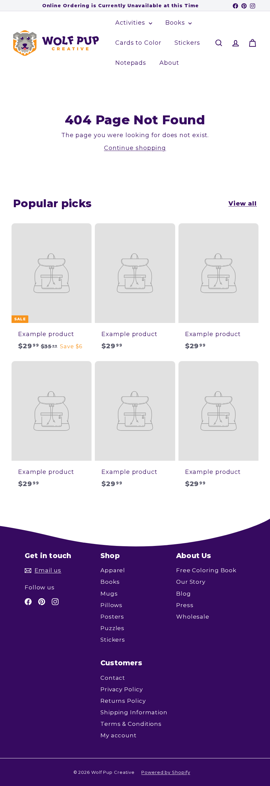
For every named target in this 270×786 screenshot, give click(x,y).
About (169, 62)
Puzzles (112, 628)
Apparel (112, 570)
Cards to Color (138, 42)
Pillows (111, 605)
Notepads (130, 62)
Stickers (187, 42)
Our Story (190, 581)
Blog (183, 593)
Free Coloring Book (206, 570)
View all (243, 203)
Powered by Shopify (165, 772)
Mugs (109, 593)
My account (118, 735)
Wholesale (192, 616)
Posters (112, 616)
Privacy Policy (121, 689)
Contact (112, 678)
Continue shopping (135, 148)
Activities (131, 22)
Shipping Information (134, 712)
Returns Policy (123, 701)
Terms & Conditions (131, 724)
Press (185, 605)
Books (176, 22)
